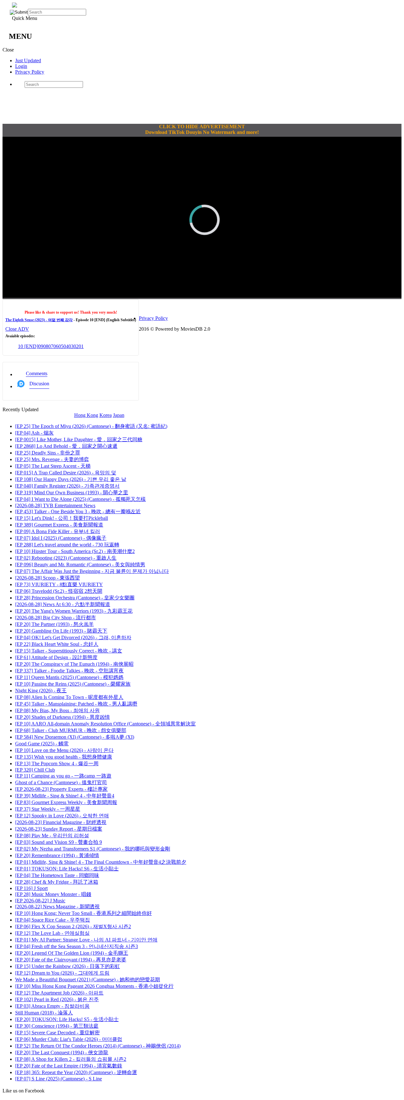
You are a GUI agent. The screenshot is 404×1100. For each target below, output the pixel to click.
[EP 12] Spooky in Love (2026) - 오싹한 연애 (62, 815)
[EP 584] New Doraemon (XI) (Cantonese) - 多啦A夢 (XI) (74, 737)
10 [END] (28, 346)
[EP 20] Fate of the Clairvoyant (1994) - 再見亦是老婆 (70, 959)
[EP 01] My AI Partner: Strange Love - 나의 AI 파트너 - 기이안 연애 (86, 939)
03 (71, 346)
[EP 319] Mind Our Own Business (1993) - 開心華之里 (71, 492)
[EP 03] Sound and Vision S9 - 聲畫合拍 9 (58, 842)
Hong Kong (86, 415)
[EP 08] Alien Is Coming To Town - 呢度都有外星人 (69, 697)
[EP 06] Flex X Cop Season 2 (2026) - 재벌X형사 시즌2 (73, 926)
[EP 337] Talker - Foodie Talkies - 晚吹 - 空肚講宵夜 (69, 670)
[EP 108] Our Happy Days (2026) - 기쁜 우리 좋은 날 (70, 479)
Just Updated (28, 60)
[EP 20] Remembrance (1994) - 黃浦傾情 (57, 855)
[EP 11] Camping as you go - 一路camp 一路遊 (63, 775)
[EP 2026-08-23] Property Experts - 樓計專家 (61, 789)
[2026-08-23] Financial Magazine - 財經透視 (60, 822)
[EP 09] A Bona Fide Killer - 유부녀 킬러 (57, 531)
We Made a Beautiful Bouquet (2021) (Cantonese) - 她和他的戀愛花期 (87, 979)
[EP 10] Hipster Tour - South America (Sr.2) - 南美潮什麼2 (75, 551)
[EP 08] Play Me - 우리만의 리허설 (52, 835)
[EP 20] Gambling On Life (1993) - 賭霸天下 (61, 631)
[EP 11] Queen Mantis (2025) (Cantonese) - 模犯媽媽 (69, 677)
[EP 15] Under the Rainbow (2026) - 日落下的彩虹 (67, 966)
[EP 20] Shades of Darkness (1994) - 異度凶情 (62, 717)
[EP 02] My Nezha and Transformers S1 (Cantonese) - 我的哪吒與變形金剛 (92, 848)
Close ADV (17, 329)
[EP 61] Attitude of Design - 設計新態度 (56, 657)
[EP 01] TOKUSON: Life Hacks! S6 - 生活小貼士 (67, 868)
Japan (118, 415)
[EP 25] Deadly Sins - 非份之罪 (47, 452)
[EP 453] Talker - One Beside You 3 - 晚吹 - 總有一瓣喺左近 (78, 511)
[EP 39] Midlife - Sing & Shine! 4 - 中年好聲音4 (64, 795)
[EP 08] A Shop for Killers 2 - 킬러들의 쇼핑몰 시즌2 (70, 1059)
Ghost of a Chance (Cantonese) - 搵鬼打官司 (61, 782)
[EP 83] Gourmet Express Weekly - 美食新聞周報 (66, 802)
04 (65, 346)
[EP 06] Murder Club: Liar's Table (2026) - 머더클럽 (68, 1039)
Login (21, 66)
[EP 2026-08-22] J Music (40, 900)
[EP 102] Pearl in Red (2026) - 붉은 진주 (57, 999)
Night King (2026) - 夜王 (41, 690)
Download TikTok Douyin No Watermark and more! (202, 132)
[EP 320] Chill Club (35, 769)
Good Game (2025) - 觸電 (41, 743)
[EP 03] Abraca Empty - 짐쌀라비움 (52, 1006)
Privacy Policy (29, 72)
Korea (105, 415)
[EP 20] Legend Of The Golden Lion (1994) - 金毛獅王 (71, 953)
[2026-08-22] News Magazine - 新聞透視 (57, 906)
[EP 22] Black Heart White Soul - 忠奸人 (56, 644)
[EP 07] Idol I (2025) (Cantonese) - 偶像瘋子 (60, 538)
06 (55, 346)
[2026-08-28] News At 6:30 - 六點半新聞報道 (62, 604)
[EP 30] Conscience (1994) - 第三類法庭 (56, 1026)
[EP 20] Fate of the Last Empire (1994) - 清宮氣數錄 (68, 1065)
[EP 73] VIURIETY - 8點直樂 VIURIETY (59, 584)
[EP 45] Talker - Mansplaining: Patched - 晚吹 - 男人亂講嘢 (76, 703)
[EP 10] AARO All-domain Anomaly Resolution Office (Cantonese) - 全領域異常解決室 (105, 723)
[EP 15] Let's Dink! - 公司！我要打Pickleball (61, 518)
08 (45, 346)
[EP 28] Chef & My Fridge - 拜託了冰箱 (56, 882)
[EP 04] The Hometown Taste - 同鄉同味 (57, 875)
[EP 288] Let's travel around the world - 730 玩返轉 (67, 544)
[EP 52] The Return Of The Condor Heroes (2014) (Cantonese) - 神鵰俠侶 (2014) (98, 1046)
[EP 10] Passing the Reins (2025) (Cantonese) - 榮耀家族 (73, 684)
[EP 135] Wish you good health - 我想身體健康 (63, 757)
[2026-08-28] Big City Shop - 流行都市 (55, 617)
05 (60, 346)
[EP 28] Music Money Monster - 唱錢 (53, 894)
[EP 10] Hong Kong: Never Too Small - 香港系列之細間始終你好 (83, 913)
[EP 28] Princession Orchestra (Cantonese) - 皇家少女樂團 (74, 597)
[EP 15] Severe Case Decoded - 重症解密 (57, 1032)
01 (81, 346)
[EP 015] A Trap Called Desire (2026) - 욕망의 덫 (65, 472)
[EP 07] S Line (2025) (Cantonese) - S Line (58, 1078)
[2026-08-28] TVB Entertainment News (55, 505)
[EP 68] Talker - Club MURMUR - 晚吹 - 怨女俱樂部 (70, 730)
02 (76, 346)
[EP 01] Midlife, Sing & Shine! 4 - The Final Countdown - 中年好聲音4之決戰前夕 (100, 862)
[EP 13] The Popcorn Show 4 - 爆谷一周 (56, 763)
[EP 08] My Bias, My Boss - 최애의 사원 (57, 710)
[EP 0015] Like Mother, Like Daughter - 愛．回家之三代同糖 (78, 439)
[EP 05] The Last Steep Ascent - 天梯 (53, 466)
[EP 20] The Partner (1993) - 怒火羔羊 (54, 624)
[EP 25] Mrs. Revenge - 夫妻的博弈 (52, 459)
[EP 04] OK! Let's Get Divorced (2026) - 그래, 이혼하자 (73, 637)
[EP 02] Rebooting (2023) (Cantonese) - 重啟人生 (65, 558)
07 (50, 346)
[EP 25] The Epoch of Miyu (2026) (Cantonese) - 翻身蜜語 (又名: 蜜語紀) (91, 426)
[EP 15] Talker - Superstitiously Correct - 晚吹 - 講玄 (68, 650)
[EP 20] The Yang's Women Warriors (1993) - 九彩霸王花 (74, 611)
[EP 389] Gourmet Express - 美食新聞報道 (59, 524)
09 (40, 346)
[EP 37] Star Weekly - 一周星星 (47, 809)
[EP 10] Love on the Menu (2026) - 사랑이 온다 (64, 750)
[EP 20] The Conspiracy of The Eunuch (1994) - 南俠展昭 (74, 664)
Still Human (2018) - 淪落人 (44, 1012)
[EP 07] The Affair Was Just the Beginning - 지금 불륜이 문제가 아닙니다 (92, 571)
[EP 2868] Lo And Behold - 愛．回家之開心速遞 (66, 446)
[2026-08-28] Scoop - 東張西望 (47, 577)
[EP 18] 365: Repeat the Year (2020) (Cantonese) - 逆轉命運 (76, 1072)
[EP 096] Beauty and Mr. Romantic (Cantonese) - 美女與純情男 (80, 564)
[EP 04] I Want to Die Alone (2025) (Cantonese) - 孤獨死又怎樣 (80, 499)
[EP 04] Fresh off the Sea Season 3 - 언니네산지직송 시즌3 (76, 946)
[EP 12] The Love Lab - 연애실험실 (52, 933)
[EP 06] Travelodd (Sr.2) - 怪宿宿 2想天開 (58, 591)
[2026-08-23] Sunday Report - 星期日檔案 (58, 829)
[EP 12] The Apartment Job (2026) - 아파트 (59, 992)
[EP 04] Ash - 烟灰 (34, 433)
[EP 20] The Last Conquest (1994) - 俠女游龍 (61, 1052)
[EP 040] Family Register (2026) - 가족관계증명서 (67, 486)
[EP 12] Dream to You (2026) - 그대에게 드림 (62, 973)
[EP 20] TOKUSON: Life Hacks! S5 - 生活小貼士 (67, 1019)
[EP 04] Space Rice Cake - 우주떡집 (52, 920)
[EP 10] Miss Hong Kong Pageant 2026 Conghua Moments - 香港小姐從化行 (94, 986)
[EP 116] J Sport (31, 888)
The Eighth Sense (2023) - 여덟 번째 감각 (39, 320)
